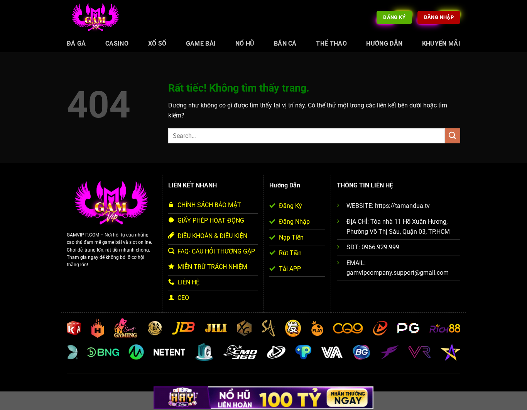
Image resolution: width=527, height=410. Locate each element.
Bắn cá (285, 43)
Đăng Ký (290, 205)
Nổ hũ (245, 43)
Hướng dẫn (384, 43)
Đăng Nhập (294, 221)
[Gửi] (452, 135)
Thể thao (331, 43)
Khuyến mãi (441, 43)
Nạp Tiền (291, 237)
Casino (116, 43)
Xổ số (157, 43)
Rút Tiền (290, 253)
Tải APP (290, 268)
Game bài (201, 43)
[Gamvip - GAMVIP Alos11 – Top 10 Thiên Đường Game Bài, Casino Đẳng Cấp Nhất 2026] (96, 17)
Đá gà (76, 43)
